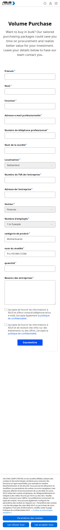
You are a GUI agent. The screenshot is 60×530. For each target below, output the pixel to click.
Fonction (10, 100)
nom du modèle (14, 248)
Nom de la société (15, 144)
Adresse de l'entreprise (18, 189)
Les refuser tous (16, 524)
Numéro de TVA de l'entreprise (22, 174)
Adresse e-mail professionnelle (22, 115)
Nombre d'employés (16, 218)
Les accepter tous (44, 524)
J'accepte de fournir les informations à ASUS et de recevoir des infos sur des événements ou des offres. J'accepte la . (28, 329)
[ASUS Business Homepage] (8, 3)
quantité (10, 263)
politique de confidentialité (22, 333)
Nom (7, 85)
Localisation (12, 159)
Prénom (9, 71)
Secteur (9, 204)
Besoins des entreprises (18, 277)
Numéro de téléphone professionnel (26, 130)
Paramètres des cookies (30, 518)
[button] (45, 3)
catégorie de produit (17, 233)
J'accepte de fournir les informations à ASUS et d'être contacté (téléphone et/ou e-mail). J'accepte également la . (29, 314)
